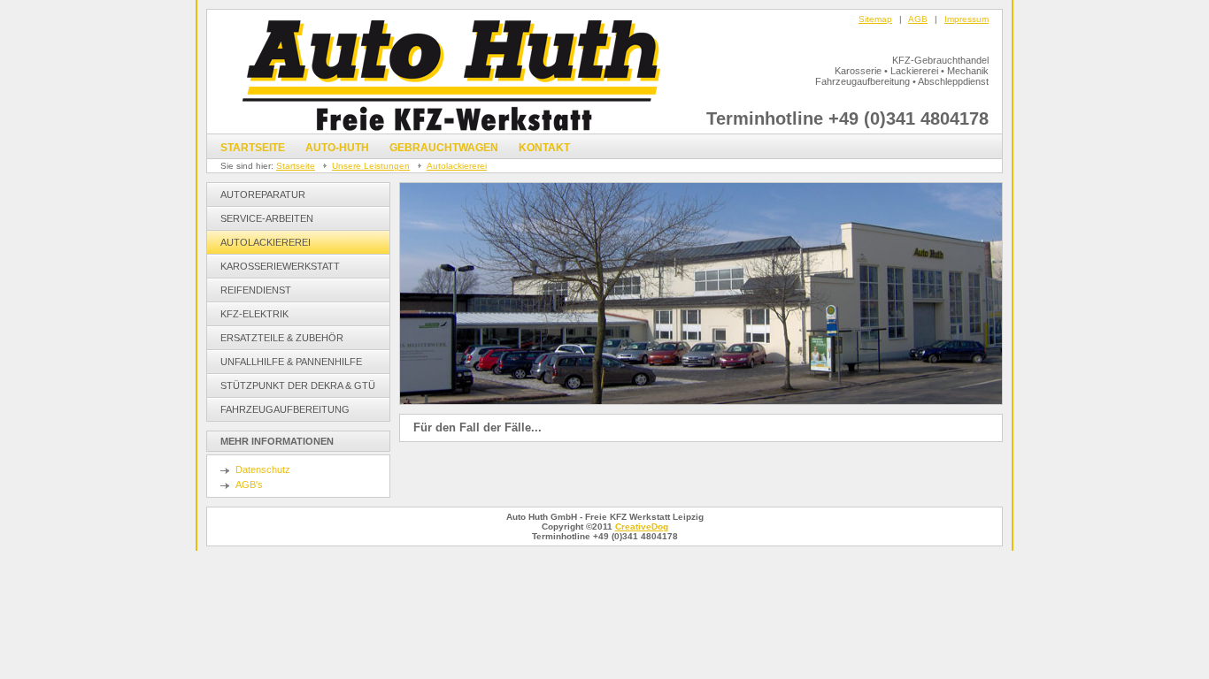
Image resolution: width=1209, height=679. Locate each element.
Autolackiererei (457, 166)
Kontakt (544, 147)
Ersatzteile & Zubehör (281, 337)
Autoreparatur (262, 194)
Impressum (966, 19)
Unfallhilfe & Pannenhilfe (291, 361)
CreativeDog (641, 526)
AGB (918, 19)
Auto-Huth (337, 147)
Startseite (252, 147)
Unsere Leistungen (371, 166)
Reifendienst (255, 290)
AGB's (249, 484)
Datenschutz (262, 469)
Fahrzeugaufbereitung (285, 409)
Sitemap (875, 19)
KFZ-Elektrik (254, 314)
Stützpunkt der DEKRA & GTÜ (297, 385)
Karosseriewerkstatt (280, 266)
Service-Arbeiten (266, 218)
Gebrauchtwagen (443, 147)
